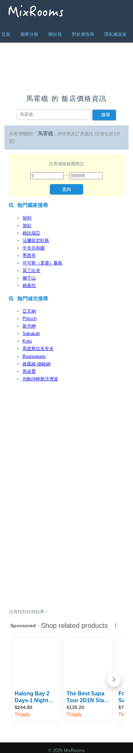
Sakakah (31, 333)
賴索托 (29, 285)
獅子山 (29, 278)
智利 (27, 218)
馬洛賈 (29, 371)
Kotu (27, 341)
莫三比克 (31, 270)
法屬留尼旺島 (36, 240)
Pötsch (29, 318)
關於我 (55, 34)
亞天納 (29, 311)
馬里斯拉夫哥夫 (38, 348)
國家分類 (29, 34)
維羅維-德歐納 (36, 363)
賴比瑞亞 (31, 233)
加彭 (27, 225)
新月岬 (29, 326)
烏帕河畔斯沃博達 (40, 378)
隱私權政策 (115, 34)
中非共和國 (34, 248)
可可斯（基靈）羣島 (42, 263)
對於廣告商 (83, 34)
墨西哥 (29, 255)
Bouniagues (34, 356)
